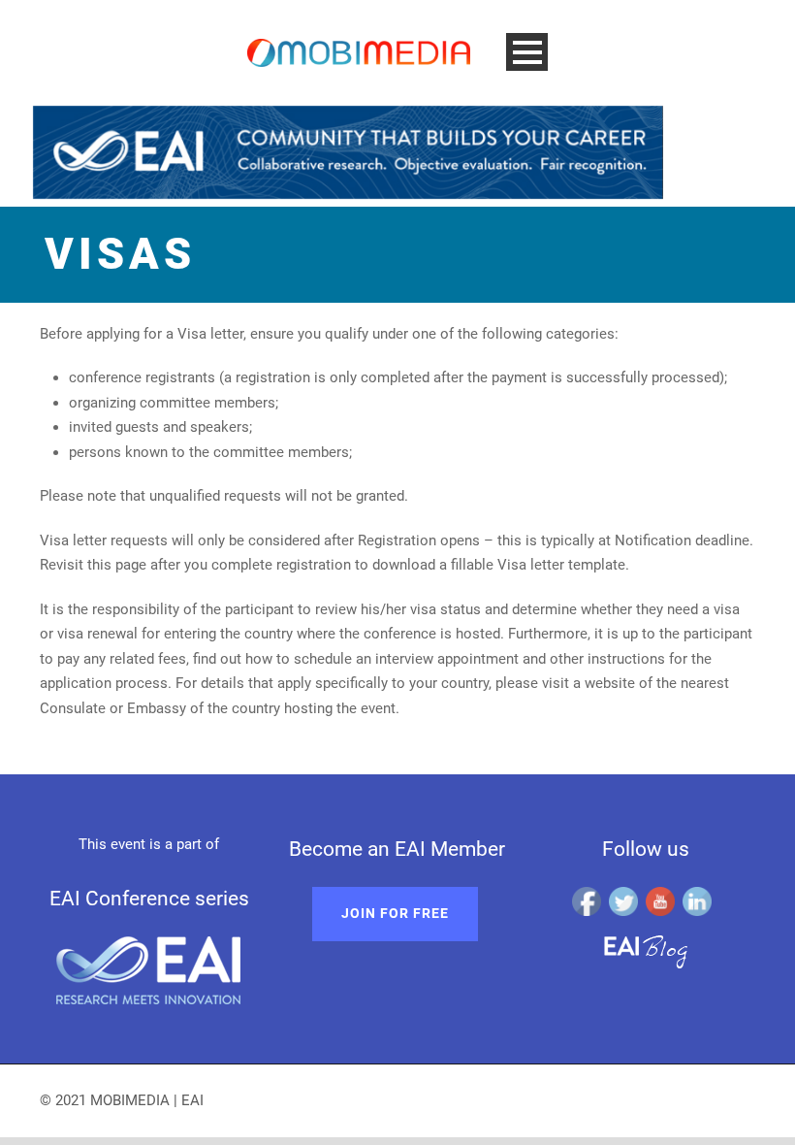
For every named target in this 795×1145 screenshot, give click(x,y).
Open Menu (527, 52)
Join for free (395, 913)
